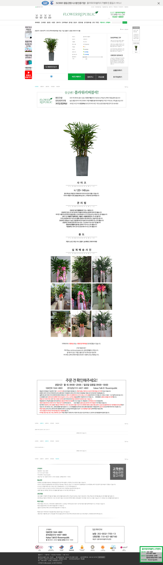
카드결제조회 (136, 37)
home (122, 29)
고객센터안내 (136, 34)
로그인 (92, 7)
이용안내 (126, 7)
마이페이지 (120, 7)
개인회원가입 (98, 7)
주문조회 (116, 7)
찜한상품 (135, 31)
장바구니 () (135, 30)
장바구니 (111, 7)
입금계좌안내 (136, 35)
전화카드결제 (136, 38)
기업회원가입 (105, 7)
